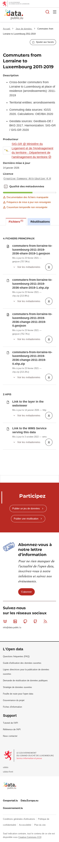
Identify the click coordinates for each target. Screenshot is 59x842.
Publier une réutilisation (26, 518)
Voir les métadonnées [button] (28, 267)
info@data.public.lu (12, 627)
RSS (45, 621)
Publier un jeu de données (26, 508)
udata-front (8, 771)
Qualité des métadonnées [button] (5, 186)
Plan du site (40, 825)
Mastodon (25, 621)
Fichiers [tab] (15, 221)
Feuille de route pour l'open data (18, 694)
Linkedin (15, 621)
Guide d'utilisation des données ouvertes (22, 663)
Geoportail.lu (10, 800)
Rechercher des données (47, 11)
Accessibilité (25, 825)
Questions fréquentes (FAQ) (16, 656)
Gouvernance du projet (13, 700)
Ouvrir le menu (54, 11)
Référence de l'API (12, 729)
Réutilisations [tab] (41, 221)
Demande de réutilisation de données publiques (25, 680)
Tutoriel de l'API (10, 723)
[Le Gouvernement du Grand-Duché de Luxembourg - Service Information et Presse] (29, 755)
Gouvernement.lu (13, 808)
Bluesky (5, 621)
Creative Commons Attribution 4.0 (27, 178)
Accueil (7, 29)
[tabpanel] (29, 350)
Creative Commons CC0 (29, 837)
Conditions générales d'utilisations (19, 819)
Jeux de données (24, 29)
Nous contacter (10, 736)
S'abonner (26, 591)
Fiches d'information (12, 707)
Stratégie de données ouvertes (17, 687)
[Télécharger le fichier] (48, 267)
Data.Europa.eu (29, 800)
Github (35, 621)
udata (5, 767)
